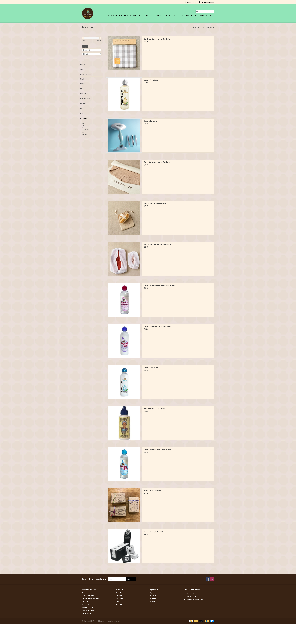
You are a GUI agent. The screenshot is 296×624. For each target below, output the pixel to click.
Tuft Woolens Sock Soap (152, 491)
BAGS (187, 15)
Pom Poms (84, 134)
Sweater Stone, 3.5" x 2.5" (153, 532)
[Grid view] (83, 46)
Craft (140, 15)
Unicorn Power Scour (151, 80)
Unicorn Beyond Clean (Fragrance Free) (157, 449)
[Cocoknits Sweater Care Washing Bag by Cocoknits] (124, 259)
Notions (114, 15)
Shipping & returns (88, 610)
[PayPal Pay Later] (206, 621)
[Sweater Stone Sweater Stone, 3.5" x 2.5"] (124, 546)
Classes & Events (130, 15)
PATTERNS (180, 15)
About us (84, 592)
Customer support (87, 613)
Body (83, 123)
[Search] (197, 11)
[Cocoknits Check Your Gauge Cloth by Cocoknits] (124, 53)
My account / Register (207, 2)
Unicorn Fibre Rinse (151, 367)
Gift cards (209, 15)
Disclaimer (85, 601)
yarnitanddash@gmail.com (195, 599)
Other (83, 132)
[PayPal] (196, 621)
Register (152, 592)
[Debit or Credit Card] (201, 621)
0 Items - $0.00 (192, 2)
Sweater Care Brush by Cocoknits (155, 203)
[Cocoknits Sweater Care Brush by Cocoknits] (124, 218)
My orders (153, 595)
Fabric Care (210, 27)
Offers (118, 601)
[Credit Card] (190, 621)
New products (120, 598)
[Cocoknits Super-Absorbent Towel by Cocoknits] (124, 177)
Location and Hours (88, 595)
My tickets (153, 598)
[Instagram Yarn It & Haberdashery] (212, 579)
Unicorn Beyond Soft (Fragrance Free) (157, 326)
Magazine (158, 15)
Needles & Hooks (169, 15)
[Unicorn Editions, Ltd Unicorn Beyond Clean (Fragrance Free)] (124, 464)
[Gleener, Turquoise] (124, 135)
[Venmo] (211, 621)
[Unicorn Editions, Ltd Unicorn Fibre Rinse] (124, 382)
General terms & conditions (90, 598)
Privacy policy (86, 604)
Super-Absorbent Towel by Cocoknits (157, 162)
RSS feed (119, 604)
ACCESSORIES (199, 15)
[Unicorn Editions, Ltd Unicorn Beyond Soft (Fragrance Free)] (124, 341)
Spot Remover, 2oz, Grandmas (154, 408)
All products (119, 592)
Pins (83, 125)
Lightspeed (117, 621)
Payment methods (87, 607)
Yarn (120, 15)
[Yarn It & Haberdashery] (87, 13)
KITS (192, 15)
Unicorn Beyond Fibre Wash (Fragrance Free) (159, 285)
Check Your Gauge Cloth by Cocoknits (157, 39)
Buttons (83, 127)
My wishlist (153, 601)
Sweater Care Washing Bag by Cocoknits (158, 244)
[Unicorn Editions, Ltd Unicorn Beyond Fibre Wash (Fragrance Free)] (124, 300)
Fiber (151, 15)
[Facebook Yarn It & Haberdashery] (208, 579)
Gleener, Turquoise (150, 121)
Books (146, 15)
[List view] (86, 46)
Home (107, 15)
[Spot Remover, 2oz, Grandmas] (124, 423)
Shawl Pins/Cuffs (86, 130)
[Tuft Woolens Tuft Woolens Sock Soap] (124, 505)
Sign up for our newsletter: (94, 579)
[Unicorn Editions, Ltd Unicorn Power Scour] (124, 94)
